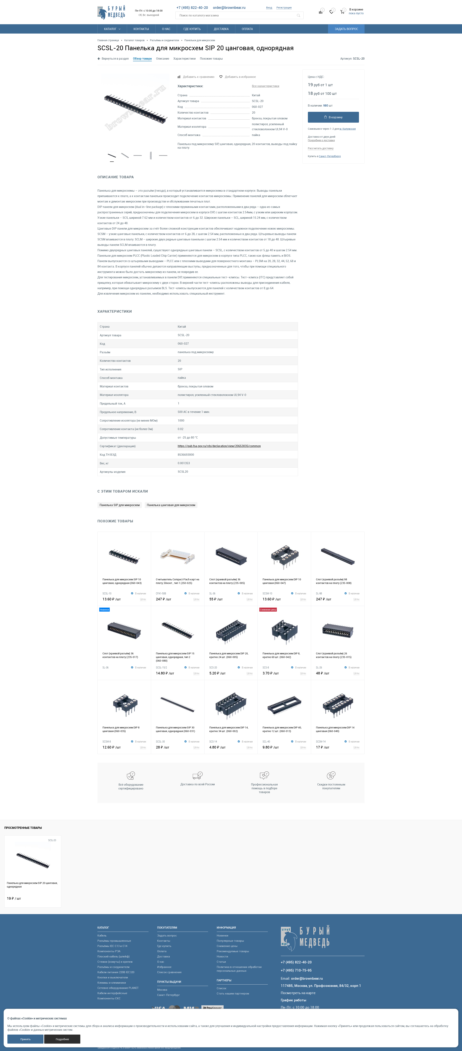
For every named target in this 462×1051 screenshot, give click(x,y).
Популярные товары (230, 940)
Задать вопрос (346, 29)
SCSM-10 (267, 593)
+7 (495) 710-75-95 (296, 970)
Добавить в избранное (240, 77)
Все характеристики (265, 86)
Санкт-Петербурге (330, 156)
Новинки (222, 935)
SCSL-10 (107, 593)
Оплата (247, 29)
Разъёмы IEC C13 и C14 (112, 946)
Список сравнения (169, 972)
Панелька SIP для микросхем (120, 505)
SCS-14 (213, 741)
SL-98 (319, 593)
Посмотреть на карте (298, 993)
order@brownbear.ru (229, 7)
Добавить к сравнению (198, 77)
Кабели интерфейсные (112, 993)
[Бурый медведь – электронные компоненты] (111, 12)
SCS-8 (266, 667)
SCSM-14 (321, 741)
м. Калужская (347, 128)
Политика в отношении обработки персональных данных (239, 968)
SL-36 (212, 593)
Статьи (221, 961)
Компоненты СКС (109, 998)
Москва (162, 989)
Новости (222, 956)
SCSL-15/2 (161, 667)
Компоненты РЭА (108, 951)
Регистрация (284, 7)
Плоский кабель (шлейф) (113, 956)
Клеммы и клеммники (111, 982)
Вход (269, 7)
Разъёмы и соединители (113, 967)
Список (221, 988)
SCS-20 (213, 667)
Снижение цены (227, 946)
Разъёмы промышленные (114, 940)
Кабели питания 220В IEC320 (115, 972)
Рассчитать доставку (321, 148)
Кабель (101, 935)
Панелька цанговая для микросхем (171, 505)
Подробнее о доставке (321, 140)
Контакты (141, 29)
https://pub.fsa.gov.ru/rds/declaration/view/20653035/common (219, 446)
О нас (166, 29)
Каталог (110, 29)
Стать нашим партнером (233, 993)
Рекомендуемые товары (233, 951)
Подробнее (62, 1039)
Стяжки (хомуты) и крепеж (115, 961)
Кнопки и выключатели (112, 977)
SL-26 (319, 667)
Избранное (164, 967)
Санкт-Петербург (168, 995)
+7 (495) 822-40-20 (192, 7)
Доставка (221, 29)
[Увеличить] (135, 108)
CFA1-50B (161, 593)
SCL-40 (266, 741)
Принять (25, 1039)
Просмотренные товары (23, 828)
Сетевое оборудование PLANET (118, 988)
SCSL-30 (160, 741)
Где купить (192, 29)
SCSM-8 (107, 741)
